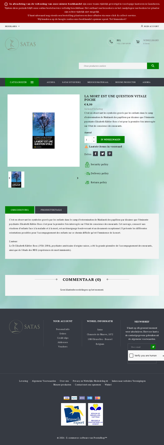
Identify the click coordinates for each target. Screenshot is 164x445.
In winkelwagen (110, 139)
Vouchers (62, 346)
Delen (95, 153)
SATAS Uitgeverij (71, 82)
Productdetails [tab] (51, 209)
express (82, 398)
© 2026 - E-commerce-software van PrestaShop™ (82, 437)
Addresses (63, 342)
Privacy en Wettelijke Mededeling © (90, 380)
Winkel (108, 384)
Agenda (146, 82)
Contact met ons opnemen (88, 384)
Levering (23, 380)
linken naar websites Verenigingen (129, 380)
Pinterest (109, 153)
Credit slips (62, 337)
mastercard (90, 398)
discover (74, 398)
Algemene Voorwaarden (44, 380)
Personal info (63, 329)
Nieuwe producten (125, 82)
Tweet (102, 153)
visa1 (97, 398)
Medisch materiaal (98, 82)
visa (66, 398)
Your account (63, 321)
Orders (62, 333)
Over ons (64, 380)
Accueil (51, 82)
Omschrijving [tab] (20, 209)
